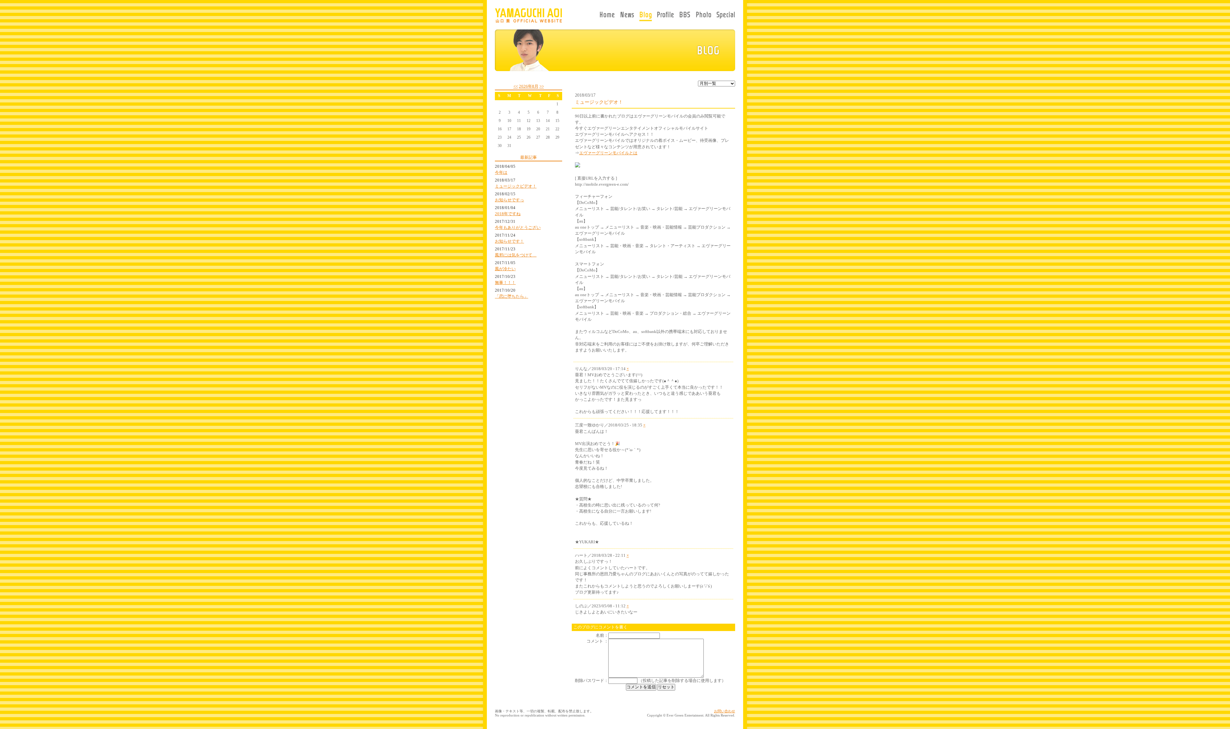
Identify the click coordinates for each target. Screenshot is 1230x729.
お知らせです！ (509, 241)
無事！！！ (505, 282)
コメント (594, 641)
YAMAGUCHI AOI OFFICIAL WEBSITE (528, 15)
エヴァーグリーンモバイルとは (608, 153)
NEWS (627, 16)
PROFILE (665, 16)
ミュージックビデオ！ (516, 186)
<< (515, 86)
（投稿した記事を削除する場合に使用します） (682, 680)
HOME (609, 16)
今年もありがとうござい (518, 227)
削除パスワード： (591, 680)
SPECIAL (724, 16)
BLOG (645, 16)
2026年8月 (528, 86)
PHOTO (703, 16)
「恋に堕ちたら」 (511, 296)
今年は (501, 172)
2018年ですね (508, 214)
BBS (685, 16)
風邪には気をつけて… (516, 255)
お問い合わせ (724, 711)
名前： (602, 635)
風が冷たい (505, 269)
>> (541, 86)
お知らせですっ (509, 200)
